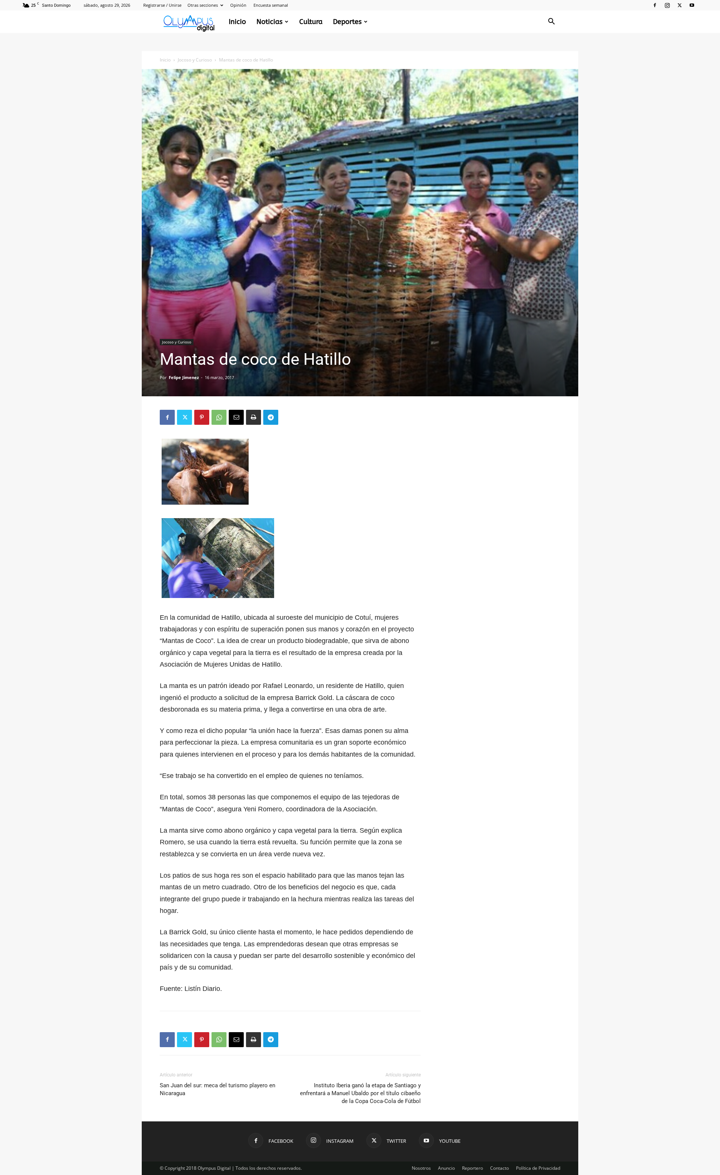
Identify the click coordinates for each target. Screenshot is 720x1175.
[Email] (236, 417)
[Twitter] (679, 5)
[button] (551, 22)
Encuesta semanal (271, 5)
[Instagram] (667, 5)
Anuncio (446, 1168)
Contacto (499, 1168)
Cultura (310, 22)
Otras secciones (203, 5)
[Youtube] (692, 5)
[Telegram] (270, 417)
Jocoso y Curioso (195, 60)
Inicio (237, 22)
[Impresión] (253, 417)
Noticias (269, 22)
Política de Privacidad (538, 1168)
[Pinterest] (201, 417)
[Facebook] (654, 5)
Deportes (347, 22)
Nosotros (421, 1168)
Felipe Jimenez (184, 377)
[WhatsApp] (219, 417)
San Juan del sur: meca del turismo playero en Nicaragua (217, 1089)
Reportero (472, 1168)
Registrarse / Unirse (162, 5)
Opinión (238, 5)
